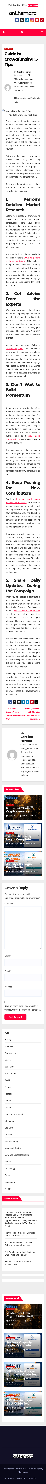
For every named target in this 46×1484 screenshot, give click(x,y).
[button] (22, 32)
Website (8, 987)
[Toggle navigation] (42, 32)
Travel (7, 1175)
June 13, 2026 (15, 1408)
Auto (7, 1033)
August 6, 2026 (16, 1321)
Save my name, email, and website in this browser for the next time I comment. (22, 1008)
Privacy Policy (33, 1478)
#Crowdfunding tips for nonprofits (24, 89)
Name (7, 956)
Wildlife (8, 1189)
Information (10, 1121)
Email (7, 971)
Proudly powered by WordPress (15, 1469)
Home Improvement (14, 1114)
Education (9, 1067)
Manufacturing (11, 1141)
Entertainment (11, 1073)
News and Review (13, 1148)
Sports (8, 1162)
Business (8, 48)
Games (8, 1101)
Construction (10, 1053)
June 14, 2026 (15, 1379)
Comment (9, 903)
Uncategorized (11, 1182)
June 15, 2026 (15, 1350)
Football (8, 1094)
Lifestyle (8, 1135)
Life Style (9, 1128)
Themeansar (22, 1472)
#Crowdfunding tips (23, 83)
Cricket (8, 1060)
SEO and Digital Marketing (17, 1155)
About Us (11, 1478)
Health (8, 1107)
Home (4, 1478)
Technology (10, 1168)
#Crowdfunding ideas (23, 79)
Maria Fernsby (29, 816)
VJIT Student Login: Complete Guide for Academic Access (21, 1374)
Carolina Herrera (24, 72)
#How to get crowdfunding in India (27, 100)
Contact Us (21, 1478)
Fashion (8, 1080)
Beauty (8, 1040)
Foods (7, 1087)
